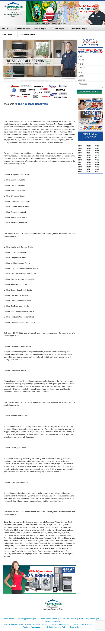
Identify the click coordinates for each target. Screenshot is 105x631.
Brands (5, 28)
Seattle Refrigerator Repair (89, 618)
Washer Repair (40, 28)
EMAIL (80, 72)
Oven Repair (7, 34)
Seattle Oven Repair (52, 621)
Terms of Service (76, 627)
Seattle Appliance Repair (27, 618)
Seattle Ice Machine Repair (37, 624)
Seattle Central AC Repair (82, 624)
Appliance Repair (22, 28)
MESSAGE (81, 80)
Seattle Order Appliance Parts (54, 627)
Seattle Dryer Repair (68, 618)
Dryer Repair (59, 28)
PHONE (80, 64)
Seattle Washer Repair (48, 618)
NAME (80, 56)
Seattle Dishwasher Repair (14, 624)
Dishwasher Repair (28, 34)
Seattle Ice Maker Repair (60, 624)
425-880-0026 (88, 8)
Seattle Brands (8, 618)
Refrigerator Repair (80, 28)
